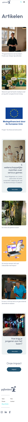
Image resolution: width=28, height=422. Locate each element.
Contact (12, 401)
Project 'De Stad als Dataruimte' (12, 130)
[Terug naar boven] (25, 419)
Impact (14, 369)
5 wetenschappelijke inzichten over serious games (13, 169)
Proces (3, 401)
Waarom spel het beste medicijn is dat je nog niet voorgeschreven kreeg (13, 93)
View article (15, 189)
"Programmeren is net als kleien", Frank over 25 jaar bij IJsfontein (12, 55)
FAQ (11, 398)
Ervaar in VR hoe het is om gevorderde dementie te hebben (14, 302)
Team (3, 398)
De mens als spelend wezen (10, 227)
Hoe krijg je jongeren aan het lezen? (13, 341)
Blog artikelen (5, 404)
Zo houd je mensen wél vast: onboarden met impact (10, 264)
